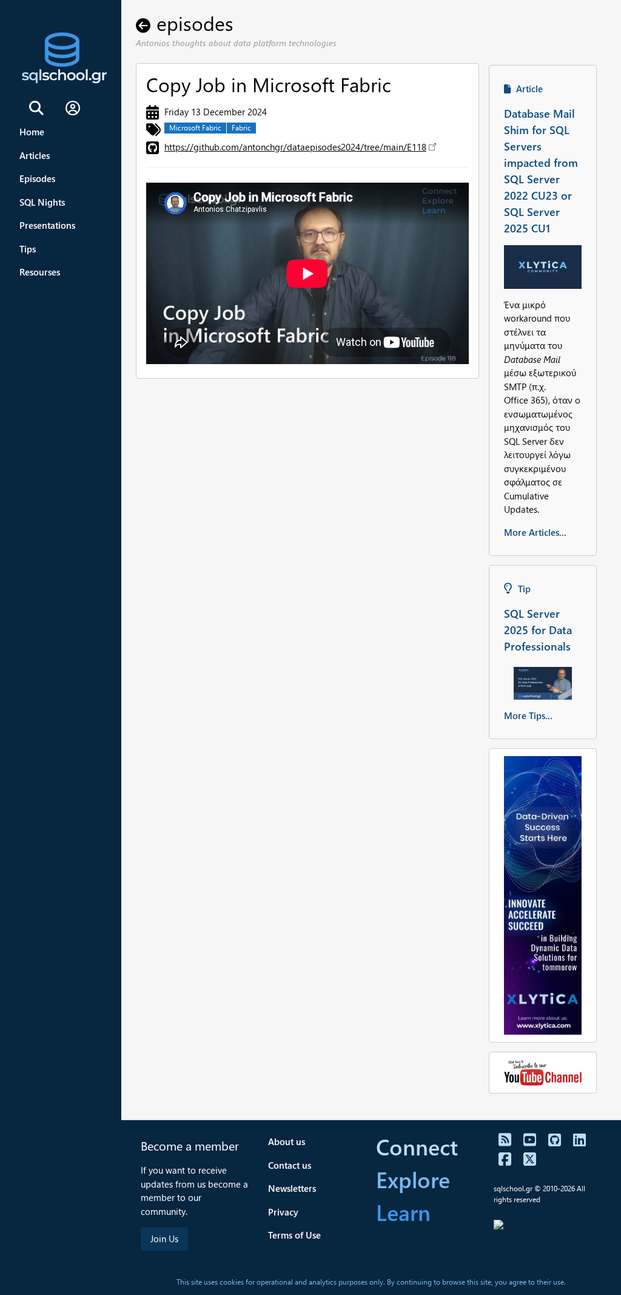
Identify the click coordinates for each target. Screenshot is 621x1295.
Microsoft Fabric (195, 127)
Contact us (289, 1165)
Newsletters (292, 1188)
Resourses (39, 272)
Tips (27, 249)
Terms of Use (294, 1235)
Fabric (241, 127)
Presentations (47, 225)
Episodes (37, 178)
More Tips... (528, 715)
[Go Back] (146, 22)
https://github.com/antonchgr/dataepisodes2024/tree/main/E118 (295, 147)
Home (31, 132)
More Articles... (535, 532)
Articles (34, 155)
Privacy (283, 1212)
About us (286, 1141)
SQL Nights (42, 202)
